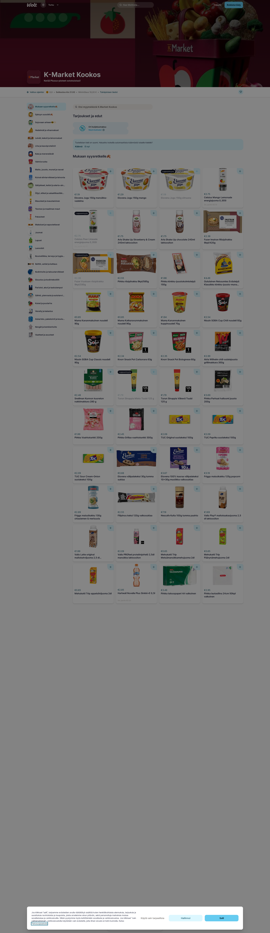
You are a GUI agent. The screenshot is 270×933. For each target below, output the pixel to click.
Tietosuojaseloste (39, 923)
